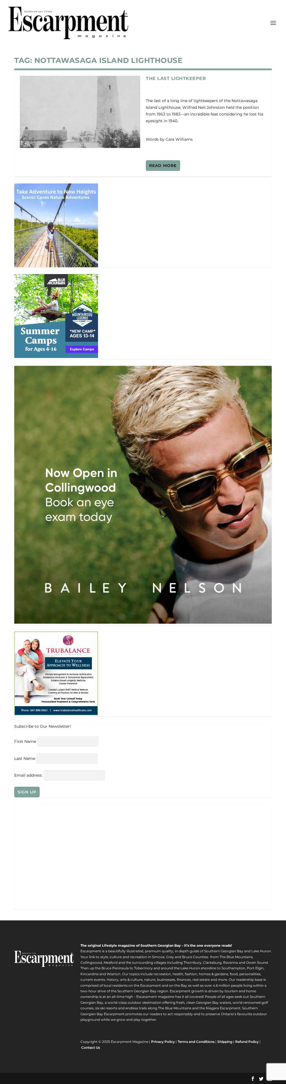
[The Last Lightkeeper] (80, 112)
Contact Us (90, 1047)
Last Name (24, 758)
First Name (25, 741)
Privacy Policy (163, 1042)
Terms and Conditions (196, 1042)
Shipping (224, 1042)
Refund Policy (247, 1042)
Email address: (29, 775)
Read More (163, 165)
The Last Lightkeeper (176, 78)
